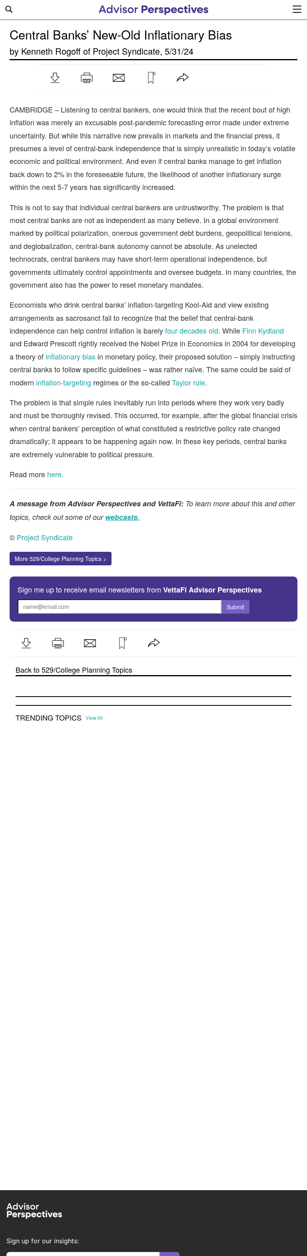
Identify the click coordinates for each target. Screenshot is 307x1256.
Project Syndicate (126, 51)
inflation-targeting (63, 382)
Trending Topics (49, 718)
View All (94, 718)
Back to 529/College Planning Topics (74, 670)
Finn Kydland (263, 330)
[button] (55, 78)
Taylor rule (188, 382)
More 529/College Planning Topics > (60, 559)
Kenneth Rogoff (51, 51)
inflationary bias (71, 356)
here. (55, 474)
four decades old (191, 330)
